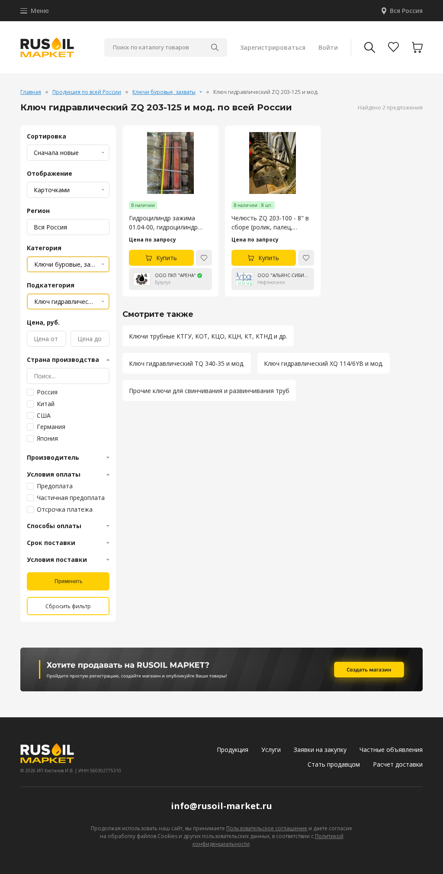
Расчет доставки (398, 764)
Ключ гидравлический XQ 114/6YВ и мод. (323, 363)
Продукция (232, 749)
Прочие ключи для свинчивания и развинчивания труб (209, 391)
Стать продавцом (334, 764)
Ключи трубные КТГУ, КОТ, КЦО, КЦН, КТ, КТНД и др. (208, 336)
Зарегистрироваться (272, 47)
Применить (68, 581)
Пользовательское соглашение (266, 828)
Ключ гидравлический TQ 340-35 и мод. (186, 363)
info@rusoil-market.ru (221, 806)
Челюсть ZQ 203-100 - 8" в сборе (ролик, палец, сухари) (270, 223)
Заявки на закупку (320, 749)
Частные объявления (391, 749)
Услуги (271, 749)
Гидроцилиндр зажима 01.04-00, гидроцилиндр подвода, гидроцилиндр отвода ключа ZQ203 (164, 223)
